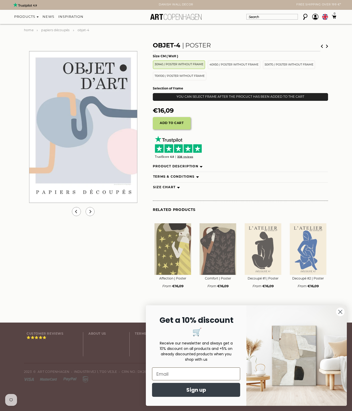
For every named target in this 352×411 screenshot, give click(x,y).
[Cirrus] (85, 379)
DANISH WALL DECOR (176, 4)
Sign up (196, 389)
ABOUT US (97, 333)
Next (27, 5)
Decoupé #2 (308, 278)
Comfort (218, 278)
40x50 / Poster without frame (233, 64)
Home (28, 30)
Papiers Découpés (55, 30)
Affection (172, 278)
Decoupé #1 (263, 278)
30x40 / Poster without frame (179, 64)
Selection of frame (168, 88)
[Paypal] (70, 379)
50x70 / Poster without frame (289, 64)
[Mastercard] (49, 379)
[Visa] (29, 379)
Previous (76, 211)
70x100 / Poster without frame (180, 76)
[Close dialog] (340, 311)
